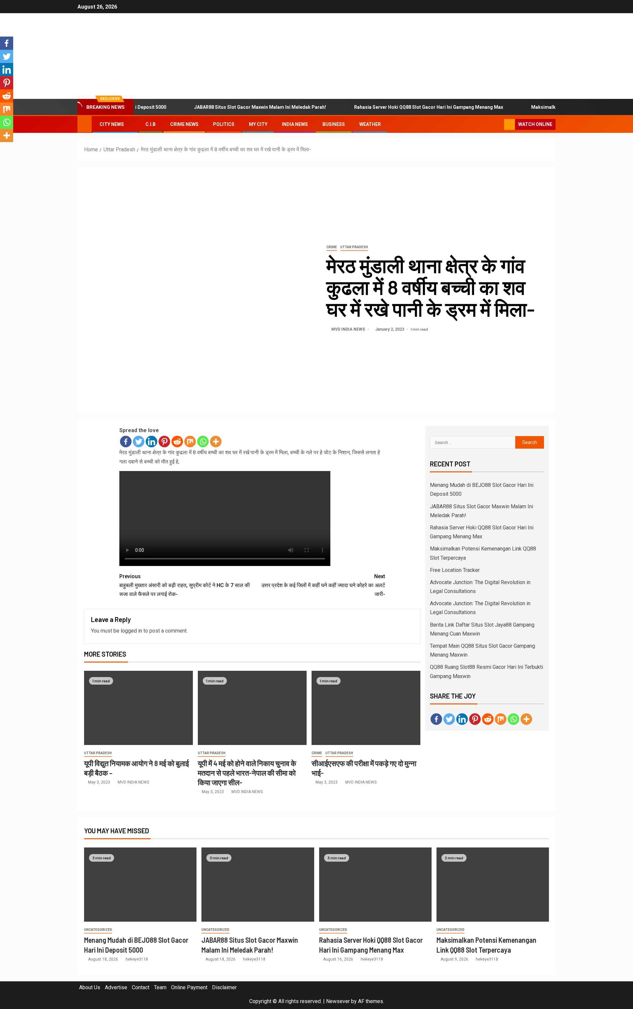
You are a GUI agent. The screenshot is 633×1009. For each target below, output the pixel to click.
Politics (223, 124)
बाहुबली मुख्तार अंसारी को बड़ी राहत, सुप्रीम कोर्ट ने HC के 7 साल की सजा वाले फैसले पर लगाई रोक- (184, 585)
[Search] (498, 124)
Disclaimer (224, 987)
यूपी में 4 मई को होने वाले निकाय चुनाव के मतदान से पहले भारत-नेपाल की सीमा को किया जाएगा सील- (247, 773)
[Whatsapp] (203, 441)
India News (295, 124)
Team (160, 987)
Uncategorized (98, 930)
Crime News (184, 124)
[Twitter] (138, 441)
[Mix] (190, 441)
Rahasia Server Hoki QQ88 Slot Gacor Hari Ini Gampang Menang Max (410, 107)
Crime (331, 247)
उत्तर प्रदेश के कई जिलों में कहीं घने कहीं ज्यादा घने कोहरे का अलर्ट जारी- (323, 585)
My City (258, 124)
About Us (89, 987)
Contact (140, 987)
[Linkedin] (151, 441)
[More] (216, 441)
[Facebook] (126, 441)
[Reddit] (177, 441)
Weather (370, 124)
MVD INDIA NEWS (348, 329)
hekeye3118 (137, 959)
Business (333, 124)
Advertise (116, 987)
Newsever (338, 1001)
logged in (131, 631)
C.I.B (150, 124)
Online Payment (189, 987)
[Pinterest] (164, 441)
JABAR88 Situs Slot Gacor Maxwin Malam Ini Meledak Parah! (242, 107)
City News (112, 124)
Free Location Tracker (455, 570)
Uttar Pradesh (354, 247)
